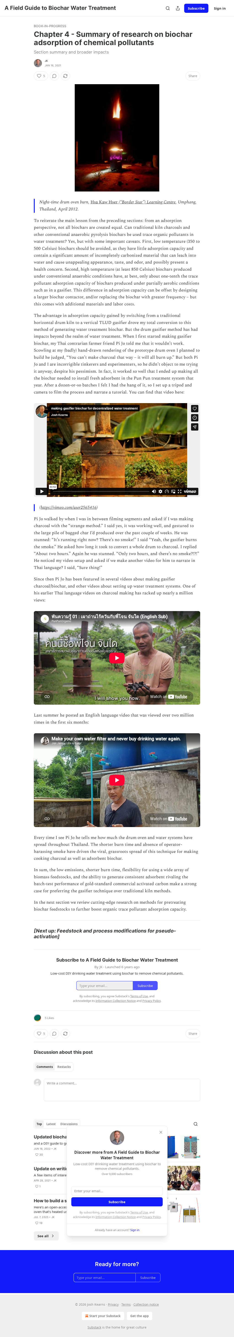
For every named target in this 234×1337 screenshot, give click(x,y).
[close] (161, 1132)
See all (43, 1236)
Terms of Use (139, 1212)
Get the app (139, 1316)
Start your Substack (105, 1316)
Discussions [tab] (68, 1124)
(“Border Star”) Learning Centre (147, 202)
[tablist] (53, 1066)
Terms (126, 1304)
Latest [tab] (51, 1124)
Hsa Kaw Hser (104, 202)
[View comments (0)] (54, 76)
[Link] (27, 933)
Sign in (220, 8)
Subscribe (196, 8)
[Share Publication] (177, 8)
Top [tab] (39, 1124)
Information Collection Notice (116, 1217)
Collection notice (146, 1304)
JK (46, 60)
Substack (94, 1327)
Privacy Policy (151, 1217)
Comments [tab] (45, 1067)
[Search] (167, 8)
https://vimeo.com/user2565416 (69, 507)
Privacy (113, 1304)
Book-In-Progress (50, 26)
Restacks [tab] (64, 1067)
